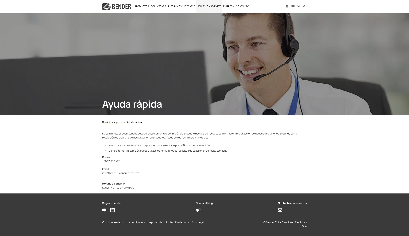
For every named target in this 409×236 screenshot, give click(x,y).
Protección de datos (177, 222)
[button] (298, 6)
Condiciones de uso (113, 222)
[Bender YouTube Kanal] (106, 210)
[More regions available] (304, 6)
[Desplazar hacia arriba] (402, 229)
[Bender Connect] (287, 6)
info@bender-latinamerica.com (120, 173)
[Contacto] (293, 6)
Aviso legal (198, 222)
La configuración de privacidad (145, 222)
